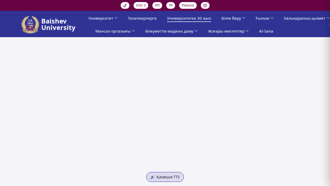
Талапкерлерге (142, 18)
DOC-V (141, 5)
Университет (100, 18)
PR (170, 5)
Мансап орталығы (112, 31)
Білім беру (231, 18)
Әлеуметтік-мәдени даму (169, 31)
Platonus (188, 5)
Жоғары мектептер (226, 31)
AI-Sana (266, 31)
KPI (157, 5)
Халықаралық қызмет (304, 18)
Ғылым (262, 18)
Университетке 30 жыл (189, 18)
